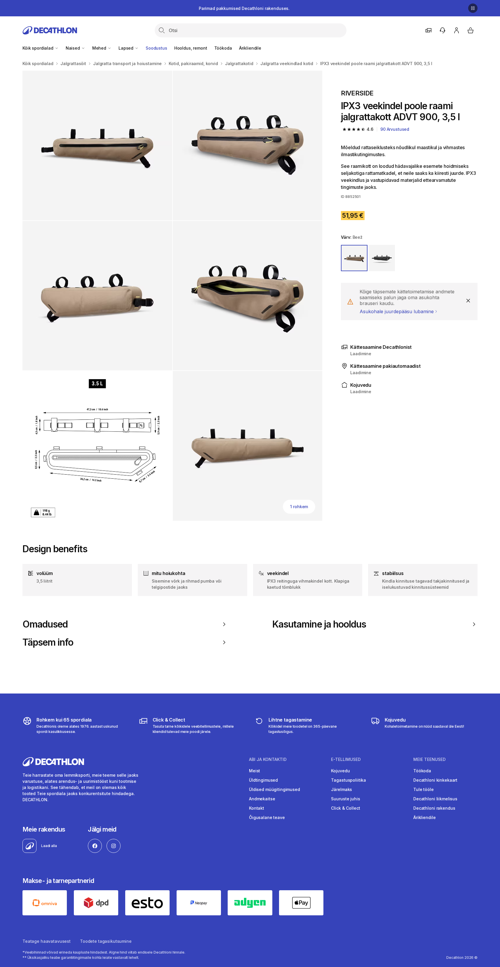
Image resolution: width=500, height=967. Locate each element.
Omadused (45, 624)
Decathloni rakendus (434, 808)
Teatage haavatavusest (46, 941)
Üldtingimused (263, 780)
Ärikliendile (250, 48)
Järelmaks (341, 789)
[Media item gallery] (172, 296)
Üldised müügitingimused (274, 789)
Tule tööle (423, 789)
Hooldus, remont (190, 48)
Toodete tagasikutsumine (106, 941)
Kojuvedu (340, 770)
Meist (254, 770)
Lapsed (127, 48)
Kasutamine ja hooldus (319, 624)
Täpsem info (48, 642)
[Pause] (473, 8)
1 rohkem (299, 506)
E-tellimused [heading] (346, 759)
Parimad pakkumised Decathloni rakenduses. (244, 8)
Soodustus (156, 48)
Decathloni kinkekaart (435, 780)
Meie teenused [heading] (429, 759)
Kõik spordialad (38, 48)
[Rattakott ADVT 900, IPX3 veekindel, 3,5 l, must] (97, 145)
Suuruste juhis (345, 798)
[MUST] (382, 258)
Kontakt (256, 808)
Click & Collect (345, 808)
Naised (73, 48)
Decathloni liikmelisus (435, 798)
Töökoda (223, 48)
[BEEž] (354, 258)
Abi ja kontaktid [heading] (268, 759)
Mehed (99, 48)
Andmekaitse (262, 798)
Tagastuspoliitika (348, 780)
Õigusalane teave (267, 817)
